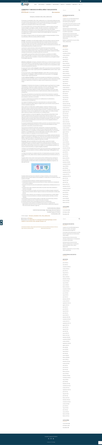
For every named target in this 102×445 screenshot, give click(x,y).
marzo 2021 (65, 119)
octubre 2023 (65, 77)
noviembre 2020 (66, 125)
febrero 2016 (65, 200)
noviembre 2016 (66, 188)
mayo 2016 (65, 194)
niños (34, 221)
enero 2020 (65, 146)
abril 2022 (65, 99)
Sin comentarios (56, 12)
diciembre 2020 (66, 123)
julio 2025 (65, 57)
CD (35, 219)
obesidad (37, 221)
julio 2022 (65, 93)
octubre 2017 (65, 174)
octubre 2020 (65, 127)
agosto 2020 (65, 131)
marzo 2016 (65, 198)
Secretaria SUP (25, 12)
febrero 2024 (65, 73)
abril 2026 (65, 51)
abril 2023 (65, 83)
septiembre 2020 (66, 129)
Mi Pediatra (68, 4)
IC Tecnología (53, 442)
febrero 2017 (65, 184)
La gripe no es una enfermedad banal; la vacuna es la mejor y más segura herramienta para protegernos (71, 20)
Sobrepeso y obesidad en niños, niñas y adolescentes (39, 215)
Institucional (41, 4)
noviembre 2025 (66, 53)
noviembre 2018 (66, 164)
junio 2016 (65, 192)
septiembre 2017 (66, 176)
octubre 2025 (65, 55)
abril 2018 (65, 168)
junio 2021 (65, 113)
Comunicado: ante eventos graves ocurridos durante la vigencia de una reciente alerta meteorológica (71, 25)
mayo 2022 (65, 97)
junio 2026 (65, 49)
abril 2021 (65, 117)
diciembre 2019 (66, 148)
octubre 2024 (65, 67)
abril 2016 (65, 196)
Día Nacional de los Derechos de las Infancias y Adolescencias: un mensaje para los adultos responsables (71, 30)
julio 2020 (65, 134)
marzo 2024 (65, 71)
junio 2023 (65, 79)
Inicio (35, 4)
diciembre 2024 (66, 65)
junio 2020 (65, 136)
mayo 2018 (65, 166)
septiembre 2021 (66, 109)
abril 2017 (65, 182)
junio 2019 (65, 154)
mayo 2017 (65, 180)
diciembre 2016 (66, 186)
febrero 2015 (65, 202)
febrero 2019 (65, 158)
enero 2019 (65, 160)
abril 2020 (65, 140)
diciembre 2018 (66, 162)
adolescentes (32, 219)
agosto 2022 (65, 91)
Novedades (48, 4)
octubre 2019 (65, 150)
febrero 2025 (65, 63)
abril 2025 (65, 61)
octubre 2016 (65, 190)
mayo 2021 (65, 115)
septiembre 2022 (66, 89)
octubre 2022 (65, 87)
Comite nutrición (29, 221)
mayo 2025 (65, 59)
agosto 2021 (65, 111)
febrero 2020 (65, 144)
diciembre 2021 (66, 103)
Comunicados (65, 210)
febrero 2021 (65, 121)
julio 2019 (65, 152)
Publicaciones (56, 4)
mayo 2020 (65, 138)
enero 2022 (65, 101)
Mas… (80, 4)
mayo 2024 (65, 69)
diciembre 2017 (66, 170)
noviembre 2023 (66, 75)
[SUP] (25, 4)
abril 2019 (65, 156)
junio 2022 (65, 95)
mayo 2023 (65, 81)
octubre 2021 (65, 107)
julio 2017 (65, 178)
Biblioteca (74, 4)
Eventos (62, 4)
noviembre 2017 (66, 172)
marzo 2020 (65, 142)
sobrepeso (42, 221)
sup (45, 221)
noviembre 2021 (66, 105)
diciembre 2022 (66, 85)
